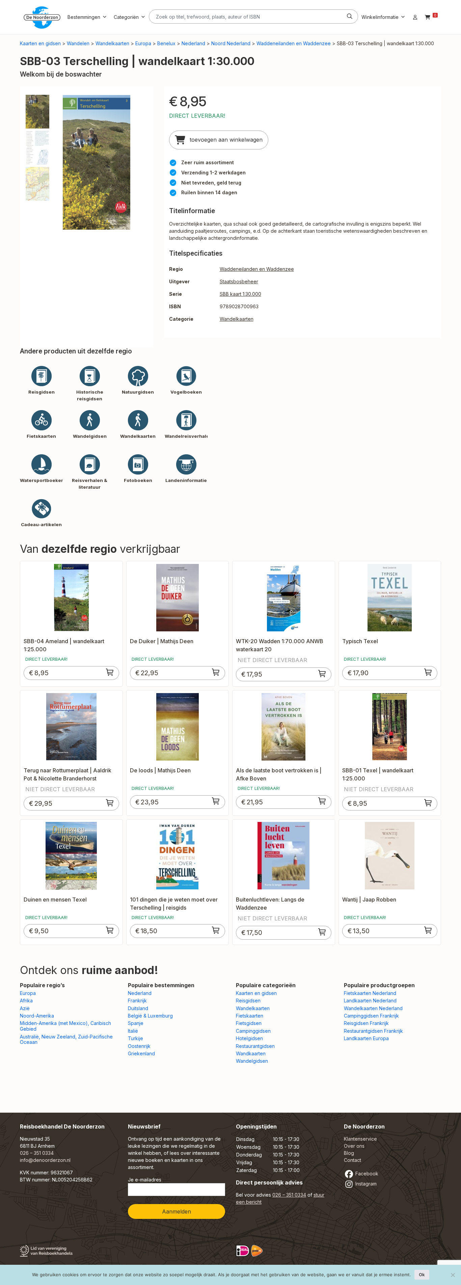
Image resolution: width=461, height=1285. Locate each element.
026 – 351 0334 (37, 1153)
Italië (133, 1031)
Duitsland (138, 1008)
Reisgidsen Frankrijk (366, 1023)
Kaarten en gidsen (40, 43)
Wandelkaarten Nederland (373, 1008)
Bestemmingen (83, 17)
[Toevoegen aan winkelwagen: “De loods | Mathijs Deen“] (216, 801)
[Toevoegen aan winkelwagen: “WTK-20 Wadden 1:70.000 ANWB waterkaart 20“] (322, 673)
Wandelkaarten (112, 43)
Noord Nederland (230, 43)
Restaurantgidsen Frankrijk (373, 1031)
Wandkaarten (251, 1053)
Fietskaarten (249, 1016)
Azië (25, 1008)
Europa (143, 43)
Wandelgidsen (252, 1061)
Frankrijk (137, 1000)
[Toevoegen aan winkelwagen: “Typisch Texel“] (428, 672)
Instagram (365, 1184)
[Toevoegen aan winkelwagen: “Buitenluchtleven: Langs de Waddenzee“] (322, 932)
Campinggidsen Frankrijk (371, 1016)
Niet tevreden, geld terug (211, 182)
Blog (349, 1153)
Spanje (135, 1023)
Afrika (26, 1000)
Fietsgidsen (249, 1023)
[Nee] (452, 1275)
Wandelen (78, 43)
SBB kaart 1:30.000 (240, 294)
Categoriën (126, 17)
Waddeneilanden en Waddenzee (293, 43)
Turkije (135, 1038)
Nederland (193, 43)
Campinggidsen (253, 1031)
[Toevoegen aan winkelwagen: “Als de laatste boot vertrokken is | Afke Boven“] (322, 801)
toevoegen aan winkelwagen (225, 139)
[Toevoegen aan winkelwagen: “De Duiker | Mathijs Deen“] (216, 672)
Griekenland (141, 1053)
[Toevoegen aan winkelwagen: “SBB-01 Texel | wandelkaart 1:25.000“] (428, 803)
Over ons (354, 1146)
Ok (422, 1274)
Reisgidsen (248, 1000)
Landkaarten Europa (366, 1038)
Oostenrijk (139, 1046)
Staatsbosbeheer (239, 281)
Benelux (166, 43)
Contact (352, 1160)
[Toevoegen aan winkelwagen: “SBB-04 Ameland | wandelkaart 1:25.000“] (110, 672)
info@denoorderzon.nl (45, 1160)
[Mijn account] (415, 17)
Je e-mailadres (144, 1179)
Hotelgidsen (249, 1038)
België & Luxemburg (150, 1016)
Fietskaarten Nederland (370, 993)
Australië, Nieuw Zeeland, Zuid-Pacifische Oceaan (66, 1039)
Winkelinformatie (380, 17)
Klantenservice (360, 1139)
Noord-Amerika (37, 1016)
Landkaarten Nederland (370, 1000)
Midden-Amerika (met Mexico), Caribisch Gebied (65, 1026)
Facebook (366, 1173)
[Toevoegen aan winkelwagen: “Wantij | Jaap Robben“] (428, 930)
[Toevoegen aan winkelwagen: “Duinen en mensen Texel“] (110, 930)
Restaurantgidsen (255, 1046)
